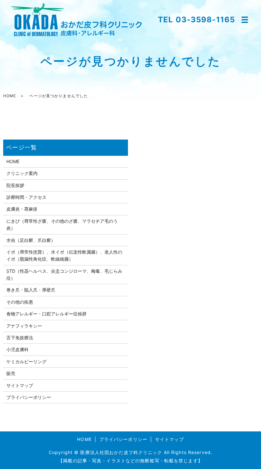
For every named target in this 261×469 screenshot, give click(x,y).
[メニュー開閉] (245, 20)
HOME (9, 95)
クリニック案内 (22, 173)
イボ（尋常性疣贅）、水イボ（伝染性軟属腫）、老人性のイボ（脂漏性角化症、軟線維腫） (64, 255)
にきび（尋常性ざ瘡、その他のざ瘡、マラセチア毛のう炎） (62, 224)
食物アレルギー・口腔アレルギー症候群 (46, 313)
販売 (10, 373)
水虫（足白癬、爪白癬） (30, 240)
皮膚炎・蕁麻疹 (22, 209)
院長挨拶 (15, 185)
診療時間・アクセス (26, 197)
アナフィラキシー (24, 325)
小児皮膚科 (17, 349)
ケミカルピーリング (26, 361)
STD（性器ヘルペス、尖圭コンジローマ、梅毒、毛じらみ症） (64, 274)
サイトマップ (19, 385)
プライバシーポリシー (28, 397)
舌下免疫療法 (19, 337)
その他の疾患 (19, 302)
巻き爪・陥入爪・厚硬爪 (30, 289)
